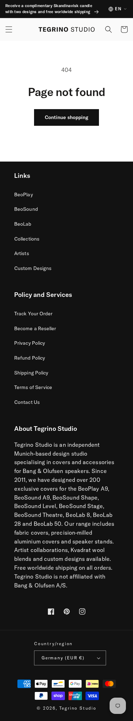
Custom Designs (32, 268)
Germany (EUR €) (63, 657)
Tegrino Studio (77, 708)
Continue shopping (66, 117)
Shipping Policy (31, 373)
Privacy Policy (29, 343)
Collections (26, 239)
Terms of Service (33, 387)
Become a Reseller (35, 328)
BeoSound (26, 209)
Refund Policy (29, 358)
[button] (9, 29)
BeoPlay (23, 194)
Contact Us (27, 402)
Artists (21, 253)
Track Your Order (33, 313)
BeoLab (23, 224)
